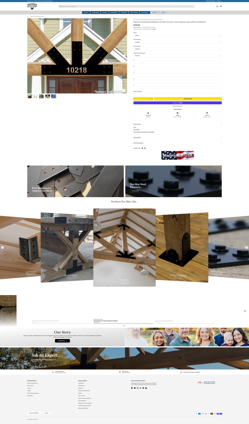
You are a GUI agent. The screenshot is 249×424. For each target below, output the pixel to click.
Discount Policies (82, 400)
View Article (34, 322)
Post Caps (86, 12)
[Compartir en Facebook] (142, 148)
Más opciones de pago (178, 106)
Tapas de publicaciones (32, 383)
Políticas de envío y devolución (85, 403)
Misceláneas (30, 395)
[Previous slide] (2, 247)
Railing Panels (95, 12)
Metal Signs (123, 12)
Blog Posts (80, 388)
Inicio (28, 16)
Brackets (105, 12)
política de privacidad (83, 408)
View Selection (31, 274)
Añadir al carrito (188, 98)
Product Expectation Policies (84, 405)
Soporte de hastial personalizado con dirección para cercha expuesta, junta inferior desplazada (37, 16)
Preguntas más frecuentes (84, 390)
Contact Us (154, 12)
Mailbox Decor (145, 12)
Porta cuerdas (30, 385)
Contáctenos (81, 383)
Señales (29, 390)
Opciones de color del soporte (139, 53)
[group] (124, 311)
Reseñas (80, 393)
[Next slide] (246, 247)
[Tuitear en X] (139, 148)
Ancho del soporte (137, 46)
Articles (163, 12)
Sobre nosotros (81, 395)
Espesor (135, 32)
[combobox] (126, 6)
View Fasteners (135, 190)
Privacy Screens (134, 12)
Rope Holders (114, 12)
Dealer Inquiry (81, 385)
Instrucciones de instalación (84, 398)
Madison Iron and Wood (34, 419)
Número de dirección (137, 91)
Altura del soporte (137, 39)
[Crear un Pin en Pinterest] (145, 148)
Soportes (29, 388)
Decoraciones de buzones (33, 393)
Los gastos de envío (137, 27)
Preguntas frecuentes (210, 1)
